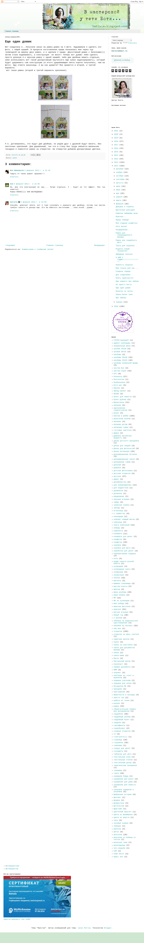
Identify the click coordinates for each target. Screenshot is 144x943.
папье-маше (119, 655)
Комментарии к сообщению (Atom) (38, 249)
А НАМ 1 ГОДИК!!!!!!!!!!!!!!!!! (127, 259)
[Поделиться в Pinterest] (40, 155)
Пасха (116, 658)
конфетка (118, 539)
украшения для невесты (125, 785)
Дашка (116, 433)
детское (117, 476)
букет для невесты (123, 397)
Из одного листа (124, 285)
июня (118, 190)
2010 (116, 306)
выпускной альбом (122, 419)
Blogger (108, 928)
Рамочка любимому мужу (127, 213)
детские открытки (122, 474)
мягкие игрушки (121, 612)
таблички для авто (123, 754)
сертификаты (119, 725)
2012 (116, 162)
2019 (116, 138)
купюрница (118, 572)
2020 (116, 134)
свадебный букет (121, 720)
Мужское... (121, 217)
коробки (117, 545)
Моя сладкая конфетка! (127, 223)
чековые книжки (121, 823)
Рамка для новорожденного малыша (124, 235)
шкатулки (118, 835)
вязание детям (120, 424)
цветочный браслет (123, 812)
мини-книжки (119, 595)
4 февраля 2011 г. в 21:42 (37, 170)
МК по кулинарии (121, 601)
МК (115, 598)
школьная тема (120, 842)
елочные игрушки (121, 499)
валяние (117, 405)
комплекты (118, 531)
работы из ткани (121, 700)
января (119, 302)
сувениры (118, 745)
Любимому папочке (124, 254)
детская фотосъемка (123, 471)
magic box (118, 857)
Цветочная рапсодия (125, 210)
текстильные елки (122, 757)
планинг (117, 673)
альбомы (117, 355)
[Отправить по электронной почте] (32, 155)
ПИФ (115, 670)
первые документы (122, 667)
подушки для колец (123, 683)
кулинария (118, 566)
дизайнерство (120, 482)
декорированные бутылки (125, 454)
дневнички (118, 491)
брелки (117, 388)
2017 (116, 145)
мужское (117, 609)
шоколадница (119, 845)
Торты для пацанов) (125, 246)
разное (117, 703)
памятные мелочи (121, 639)
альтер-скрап (120, 371)
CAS (115, 851)
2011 (116, 166)
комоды (117, 528)
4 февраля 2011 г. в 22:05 (27, 184)
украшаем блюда (121, 776)
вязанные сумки (121, 427)
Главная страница (11, 31)
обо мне (117, 629)
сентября (121, 179)
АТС (115, 374)
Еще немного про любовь (127, 281)
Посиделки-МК (120, 686)
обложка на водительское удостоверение (126, 622)
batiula (13, 202)
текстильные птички (123, 760)
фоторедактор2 (12, 866)
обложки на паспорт (123, 626)
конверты (118, 534)
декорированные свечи (124, 459)
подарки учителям (122, 680)
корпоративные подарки (125, 554)
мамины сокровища (122, 584)
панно (116, 642)
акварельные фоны (122, 346)
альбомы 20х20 (120, 357)
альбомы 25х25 (120, 360)
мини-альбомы (120, 592)
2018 (116, 141)
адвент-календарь (122, 343)
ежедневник (119, 496)
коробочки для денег (124, 551)
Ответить (14, 177)
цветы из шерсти (121, 817)
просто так (119, 698)
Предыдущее (99, 245)
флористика (119, 803)
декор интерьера (121, 451)
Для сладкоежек (123, 275)
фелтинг (117, 797)
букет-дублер (120, 400)
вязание (117, 422)
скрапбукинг (119, 728)
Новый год (118, 615)
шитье (116, 832)
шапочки (117, 829)
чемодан (117, 826)
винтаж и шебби (121, 416)
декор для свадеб (122, 446)
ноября (119, 172)
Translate (132, 43)
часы (116, 820)
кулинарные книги (122, 569)
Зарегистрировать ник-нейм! (17, 919)
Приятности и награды (124, 695)
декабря (120, 169)
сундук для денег (122, 748)
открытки (118, 631)
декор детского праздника (126, 441)
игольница (118, 511)
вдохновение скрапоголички (120, 409)
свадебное (118, 714)
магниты (117, 581)
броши (116, 394)
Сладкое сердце (123, 271)
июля (118, 186)
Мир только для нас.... (127, 268)
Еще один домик (123, 288)
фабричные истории (123, 794)
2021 (116, 131)
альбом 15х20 (120, 349)
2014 (116, 155)
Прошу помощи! (122, 220)
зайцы (116, 502)
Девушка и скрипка (125, 207)
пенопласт (118, 664)
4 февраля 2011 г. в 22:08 (33, 202)
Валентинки (119, 402)
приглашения (119, 692)
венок (116, 413)
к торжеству (119, 514)
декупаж (117, 465)
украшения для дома (123, 782)
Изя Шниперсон (17, 170)
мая (118, 193)
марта (119, 200)
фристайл (118, 809)
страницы (121, 340)
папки (116, 653)
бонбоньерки (119, 382)
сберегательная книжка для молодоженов (125, 710)
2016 (116, 148)
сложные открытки (122, 731)
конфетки (118, 542)
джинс (116, 479)
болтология (119, 379)
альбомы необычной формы (126, 363)
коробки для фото (122, 548)
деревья (117, 468)
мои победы (119, 604)
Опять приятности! (125, 278)
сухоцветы (118, 751)
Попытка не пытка (124, 291)
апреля (119, 197)
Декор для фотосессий (124, 449)
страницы (118, 740)
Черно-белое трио (124, 294)
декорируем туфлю (122, 462)
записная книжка (121, 505)
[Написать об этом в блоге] (34, 155)
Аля (11, 184)
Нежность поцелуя (124, 265)
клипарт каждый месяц (124, 519)
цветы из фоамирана (123, 815)
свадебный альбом (122, 717)
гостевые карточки (123, 430)
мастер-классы (120, 586)
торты (116, 773)
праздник (118, 689)
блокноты (118, 377)
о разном (118, 618)
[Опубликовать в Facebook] (38, 155)
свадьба (117, 723)
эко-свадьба (119, 848)
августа (120, 183)
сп (115, 734)
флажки (117, 800)
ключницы (118, 522)
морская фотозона (122, 606)
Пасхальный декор (122, 661)
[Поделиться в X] (36, 155)
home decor (119, 854)
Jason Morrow (84, 928)
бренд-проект (120, 391)
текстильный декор (123, 763)
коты (116, 559)
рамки (15, 158)
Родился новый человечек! (122, 250)
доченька (118, 494)
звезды (117, 508)
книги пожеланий (121, 525)
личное (117, 578)
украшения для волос (124, 779)
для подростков (121, 488)
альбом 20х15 (120, 352)
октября (120, 176)
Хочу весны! (121, 226)
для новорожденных (123, 485)
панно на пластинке (123, 645)
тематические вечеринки (125, 765)
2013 (116, 159)
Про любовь (121, 298)
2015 (116, 152)
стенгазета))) (120, 737)
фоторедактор (12, 869)
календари (118, 516)
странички (118, 743)
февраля (120, 204)
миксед (117, 589)
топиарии (118, 770)
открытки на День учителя (126, 634)
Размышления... (123, 230)
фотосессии (119, 806)
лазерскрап (119, 575)
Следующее (10, 245)
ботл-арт (118, 385)
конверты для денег (123, 537)
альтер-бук (119, 368)
